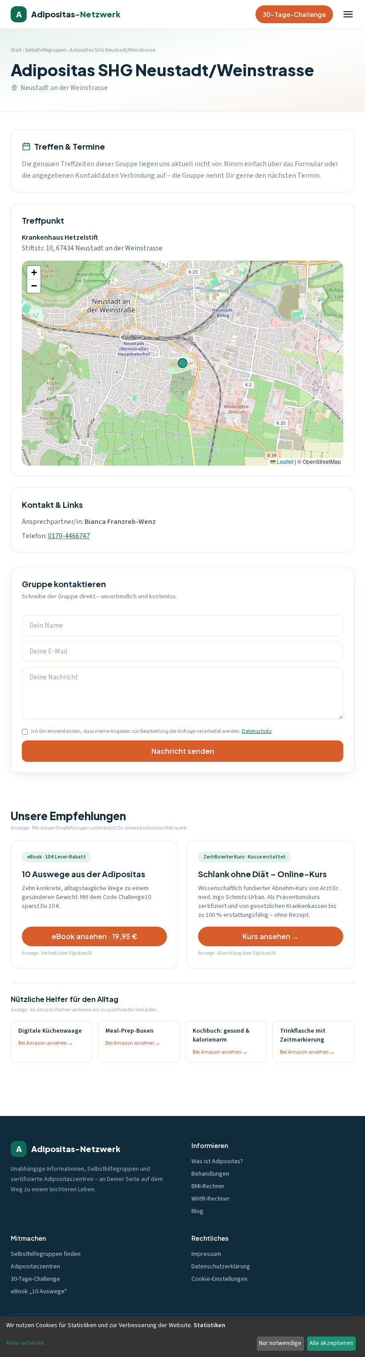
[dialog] (182, 1336)
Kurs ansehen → (271, 936)
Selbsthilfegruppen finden (46, 1254)
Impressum (206, 1254)
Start (16, 50)
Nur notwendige (280, 1343)
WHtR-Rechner (210, 1198)
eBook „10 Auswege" (39, 1291)
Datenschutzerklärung (220, 1266)
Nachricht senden (182, 751)
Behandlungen (210, 1173)
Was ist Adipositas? (217, 1161)
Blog (197, 1211)
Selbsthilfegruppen (46, 50)
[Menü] (348, 14)
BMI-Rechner (208, 1186)
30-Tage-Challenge (294, 14)
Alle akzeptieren (331, 1343)
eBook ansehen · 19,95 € (95, 936)
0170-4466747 (69, 536)
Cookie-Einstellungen (219, 1279)
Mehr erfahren (25, 1343)
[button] (34, 272)
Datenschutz (257, 731)
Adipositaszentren (35, 1266)
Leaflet (284, 461)
